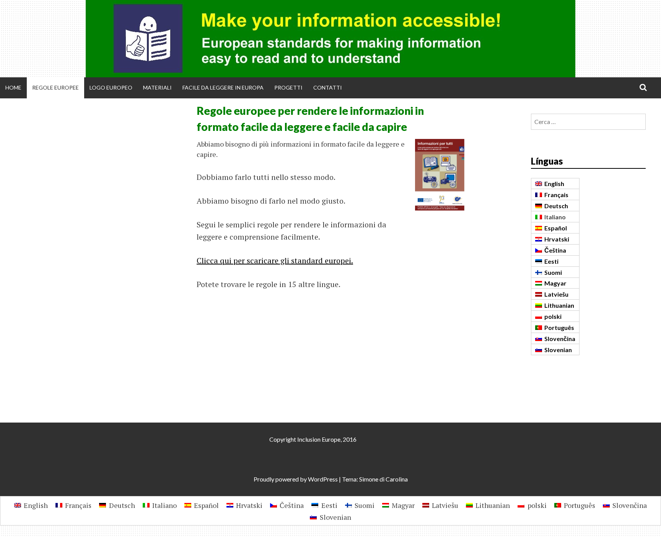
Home (13, 87)
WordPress (323, 479)
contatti (327, 87)
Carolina (397, 479)
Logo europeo (111, 87)
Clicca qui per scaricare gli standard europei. (275, 260)
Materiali (157, 87)
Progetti (288, 87)
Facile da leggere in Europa (223, 87)
